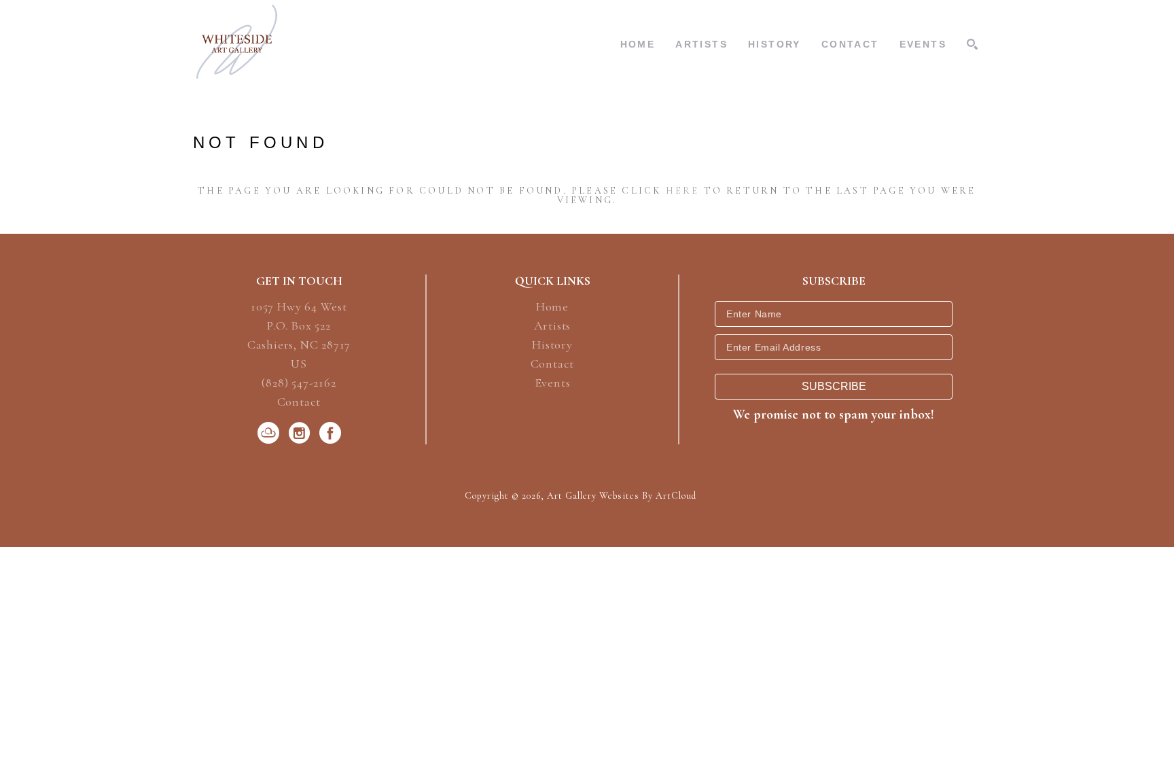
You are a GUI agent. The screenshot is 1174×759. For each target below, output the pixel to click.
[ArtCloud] (270, 433)
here (683, 190)
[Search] (972, 44)
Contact (299, 401)
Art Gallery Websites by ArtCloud (621, 495)
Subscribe (834, 386)
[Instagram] (302, 433)
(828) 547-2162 (299, 383)
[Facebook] (330, 433)
